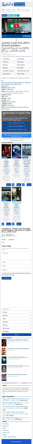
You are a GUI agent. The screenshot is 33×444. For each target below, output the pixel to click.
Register (4, 434)
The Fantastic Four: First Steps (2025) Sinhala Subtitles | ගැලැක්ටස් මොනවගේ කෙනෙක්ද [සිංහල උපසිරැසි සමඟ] (27, 168)
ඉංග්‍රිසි (16, 91)
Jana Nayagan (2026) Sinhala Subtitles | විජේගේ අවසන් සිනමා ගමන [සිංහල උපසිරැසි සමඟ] (6, 167)
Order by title (5, 432)
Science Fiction (26, 179)
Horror (18, 175)
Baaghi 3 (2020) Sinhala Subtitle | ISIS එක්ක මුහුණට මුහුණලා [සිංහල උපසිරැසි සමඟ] (16, 399)
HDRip (4, 157)
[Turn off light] (2, 36)
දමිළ (4, 179)
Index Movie (5, 430)
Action (4, 176)
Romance (9, 350)
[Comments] (5, 36)
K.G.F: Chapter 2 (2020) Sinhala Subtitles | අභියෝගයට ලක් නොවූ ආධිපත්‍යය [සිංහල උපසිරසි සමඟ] (15, 413)
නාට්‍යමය (7, 179)
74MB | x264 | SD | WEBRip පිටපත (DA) (17, 129)
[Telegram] (18, 15)
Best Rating (5, 424)
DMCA (4, 428)
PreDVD (15, 157)
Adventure (26, 178)
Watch (8, 185)
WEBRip (9, 95)
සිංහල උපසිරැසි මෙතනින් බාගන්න (17, 123)
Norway (19, 367)
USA (8, 100)
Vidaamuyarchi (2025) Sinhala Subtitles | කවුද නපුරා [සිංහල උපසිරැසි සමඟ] (17, 208)
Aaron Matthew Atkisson (11, 107)
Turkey (13, 350)
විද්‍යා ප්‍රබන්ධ (15, 93)
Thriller (17, 216)
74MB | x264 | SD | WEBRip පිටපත (17, 126)
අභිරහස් (12, 91)
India (7, 180)
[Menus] (30, 4)
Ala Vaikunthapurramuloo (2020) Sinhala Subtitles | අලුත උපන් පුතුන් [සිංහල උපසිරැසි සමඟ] (15, 407)
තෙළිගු (7, 218)
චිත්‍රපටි (8, 91)
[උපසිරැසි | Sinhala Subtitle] (13, 4)
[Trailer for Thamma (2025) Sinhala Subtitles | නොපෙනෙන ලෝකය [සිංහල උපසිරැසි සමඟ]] (13, 184)
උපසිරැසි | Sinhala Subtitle (9, 437)
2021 (6, 96)
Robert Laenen (5, 109)
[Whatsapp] (15, 15)
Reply (3, 242)
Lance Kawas (10, 105)
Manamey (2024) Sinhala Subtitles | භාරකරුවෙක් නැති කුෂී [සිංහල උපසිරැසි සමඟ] (6, 209)
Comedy (15, 175)
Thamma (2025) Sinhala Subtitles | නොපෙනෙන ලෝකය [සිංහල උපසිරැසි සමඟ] (16, 166)
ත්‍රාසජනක (26, 91)
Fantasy (12, 367)
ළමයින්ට (21, 93)
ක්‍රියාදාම (21, 91)
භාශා (3, 93)
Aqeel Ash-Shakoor (23, 107)
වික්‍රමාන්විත (8, 93)
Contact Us (5, 426)
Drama (7, 176)
